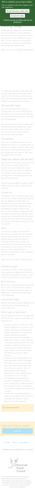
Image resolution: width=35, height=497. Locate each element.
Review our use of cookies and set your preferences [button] (18, 21)
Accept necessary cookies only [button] (17, 11)
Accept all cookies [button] (17, 16)
